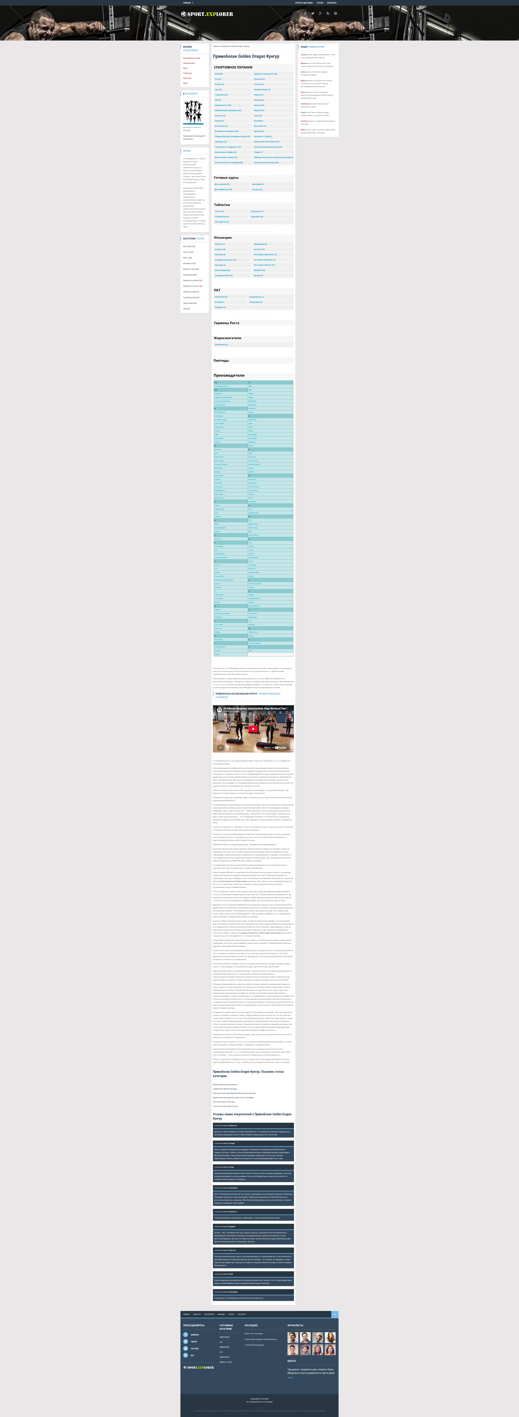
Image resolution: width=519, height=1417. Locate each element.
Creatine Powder (189, 292)
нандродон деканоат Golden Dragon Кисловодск (261, 933)
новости (197, 1314)
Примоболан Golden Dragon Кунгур (235, 46)
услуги (231, 1314)
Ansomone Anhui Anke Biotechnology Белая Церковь (234, 1093)
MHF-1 (185, 258)
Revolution (187, 263)
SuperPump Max (189, 297)
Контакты (331, 3)
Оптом (320, 3)
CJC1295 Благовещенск (254, 1345)
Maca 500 (187, 246)
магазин (221, 1314)
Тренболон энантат (191, 286)
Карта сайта (259, 1408)
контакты (242, 1314)
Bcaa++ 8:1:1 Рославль (254, 1334)
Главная (187, 3)
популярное (209, 1314)
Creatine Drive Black (191, 280)
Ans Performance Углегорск (224, 1102)
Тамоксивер (188, 303)
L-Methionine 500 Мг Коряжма (225, 1089)
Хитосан (186, 252)
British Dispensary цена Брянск (225, 1085)
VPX (184, 309)
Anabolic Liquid (189, 269)
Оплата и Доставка (304, 3)
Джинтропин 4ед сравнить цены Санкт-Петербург (233, 1098)
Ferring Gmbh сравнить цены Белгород (261, 1339)
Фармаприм (188, 275)
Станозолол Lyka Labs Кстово (225, 1106)
